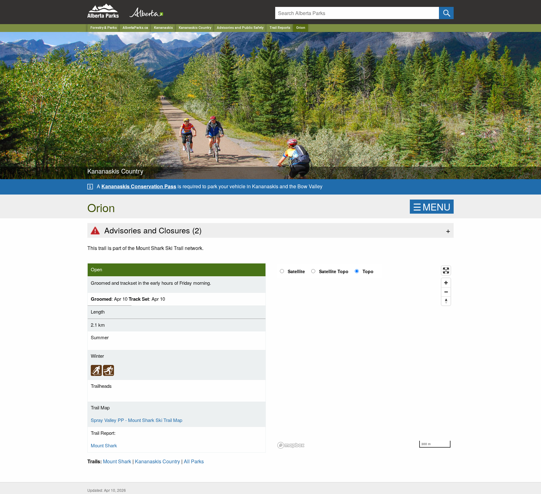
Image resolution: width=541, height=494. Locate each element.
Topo (368, 271)
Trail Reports (280, 28)
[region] (364, 357)
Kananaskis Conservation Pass (138, 186)
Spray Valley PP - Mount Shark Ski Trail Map (136, 420)
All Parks (194, 461)
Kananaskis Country (195, 28)
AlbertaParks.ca (135, 28)
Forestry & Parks (103, 28)
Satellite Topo (333, 271)
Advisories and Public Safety (240, 28)
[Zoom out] (446, 291)
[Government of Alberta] (144, 10)
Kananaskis (163, 28)
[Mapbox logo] (291, 445)
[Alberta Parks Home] (106, 10)
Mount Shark (104, 445)
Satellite (296, 271)
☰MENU (432, 206)
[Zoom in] (446, 282)
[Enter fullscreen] (446, 270)
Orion (300, 28)
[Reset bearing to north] (446, 300)
